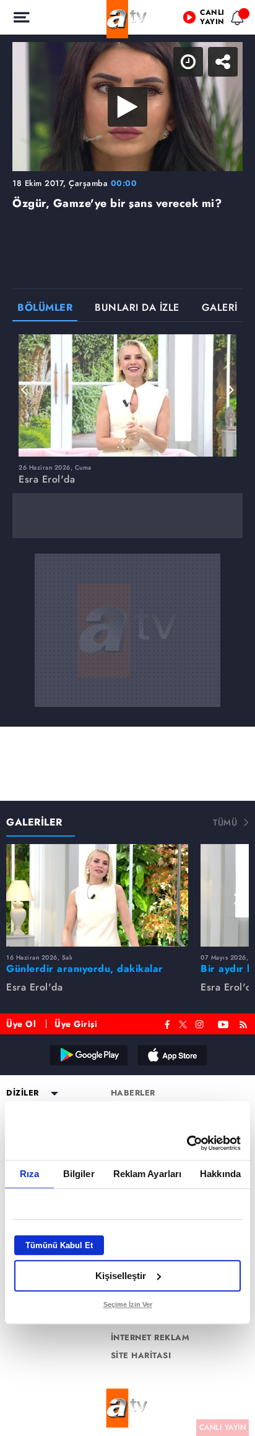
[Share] (235, 20)
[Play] (127, 718)
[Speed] (200, 20)
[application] (127, 718)
